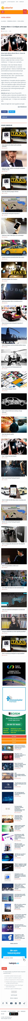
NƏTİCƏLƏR (14, 995)
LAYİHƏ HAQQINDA (11, 1)
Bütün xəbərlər (14, 943)
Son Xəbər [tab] (14, 736)
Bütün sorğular (14, 998)
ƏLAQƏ (2, 2)
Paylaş (4, 111)
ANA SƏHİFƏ (3, 1)
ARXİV (17, 1)
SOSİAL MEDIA (20, 21)
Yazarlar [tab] (14, 742)
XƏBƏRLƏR (21, 1)
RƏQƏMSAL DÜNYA (11, 21)
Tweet (12, 111)
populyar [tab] (14, 739)
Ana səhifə (3, 21)
